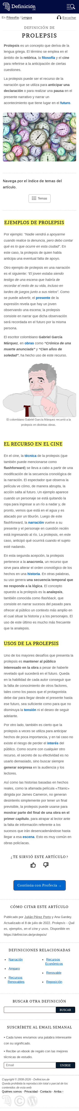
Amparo (14, 968)
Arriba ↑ (59, 1091)
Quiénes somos (12, 1091)
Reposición (54, 982)
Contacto (45, 1091)
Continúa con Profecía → (39, 885)
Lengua (27, 17)
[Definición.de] (19, 6)
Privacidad (31, 1091)
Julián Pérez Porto (37, 917)
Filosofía (13, 17)
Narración (16, 959)
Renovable (53, 973)
